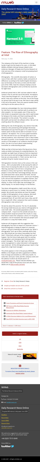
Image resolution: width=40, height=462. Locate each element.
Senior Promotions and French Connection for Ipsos (20, 303)
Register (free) (8, 281)
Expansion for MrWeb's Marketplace (16, 310)
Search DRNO (5, 420)
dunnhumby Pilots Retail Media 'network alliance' (19, 313)
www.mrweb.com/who (17, 264)
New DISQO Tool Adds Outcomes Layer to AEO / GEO (20, 319)
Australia (20, 349)
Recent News (4, 418)
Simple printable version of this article (16, 286)
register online (20, 373)
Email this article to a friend (13, 288)
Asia (20, 346)
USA (20, 342)
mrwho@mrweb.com (8, 261)
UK (20, 339)
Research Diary (5, 423)
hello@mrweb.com (12, 402)
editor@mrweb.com (6, 428)
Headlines (4, 415)
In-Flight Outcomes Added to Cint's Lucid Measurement (21, 316)
